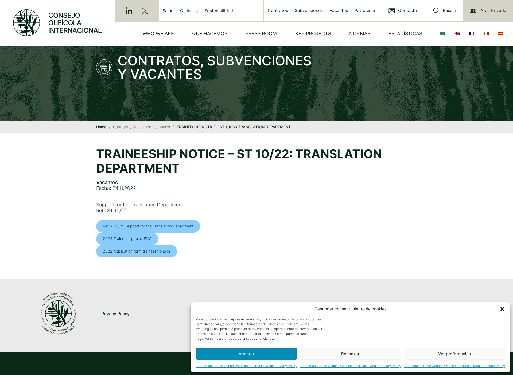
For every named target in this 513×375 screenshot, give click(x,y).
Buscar (449, 10)
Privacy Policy (115, 313)
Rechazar (350, 353)
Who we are (158, 33)
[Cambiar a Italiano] (487, 33)
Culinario (189, 10)
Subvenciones (309, 10)
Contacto (407, 10)
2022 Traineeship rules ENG (127, 238)
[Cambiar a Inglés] (458, 33)
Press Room (261, 33)
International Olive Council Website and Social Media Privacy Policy (246, 366)
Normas (359, 33)
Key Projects (313, 33)
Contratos (278, 10)
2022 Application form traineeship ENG (136, 251)
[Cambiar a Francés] (472, 33)
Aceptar (246, 353)
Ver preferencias (454, 353)
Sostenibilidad (218, 10)
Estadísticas (405, 33)
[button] (502, 309)
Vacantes (338, 10)
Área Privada (493, 10)
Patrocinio (365, 10)
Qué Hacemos (209, 33)
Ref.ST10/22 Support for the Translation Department (148, 226)
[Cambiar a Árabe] (443, 33)
